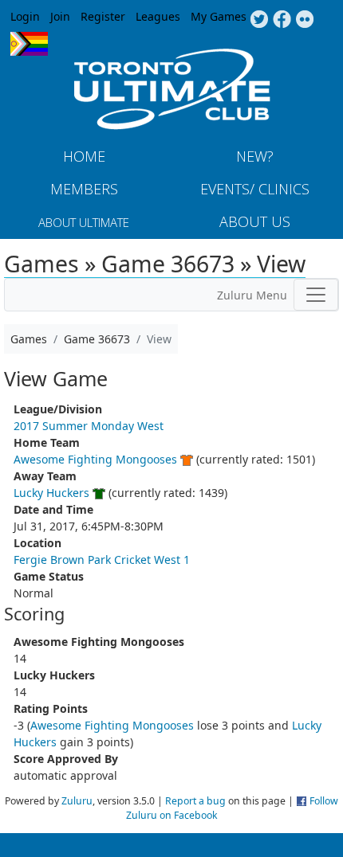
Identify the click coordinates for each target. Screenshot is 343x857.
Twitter (259, 20)
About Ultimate (83, 222)
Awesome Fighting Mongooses (95, 459)
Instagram (305, 20)
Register (103, 16)
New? (255, 156)
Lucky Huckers (51, 492)
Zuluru (77, 801)
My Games (218, 16)
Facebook (282, 20)
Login (25, 16)
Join (60, 16)
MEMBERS (84, 188)
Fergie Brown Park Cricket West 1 (102, 559)
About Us (254, 221)
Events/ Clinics (254, 188)
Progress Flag (29, 44)
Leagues (158, 16)
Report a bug (195, 801)
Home (84, 156)
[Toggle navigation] (316, 295)
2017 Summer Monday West (89, 425)
